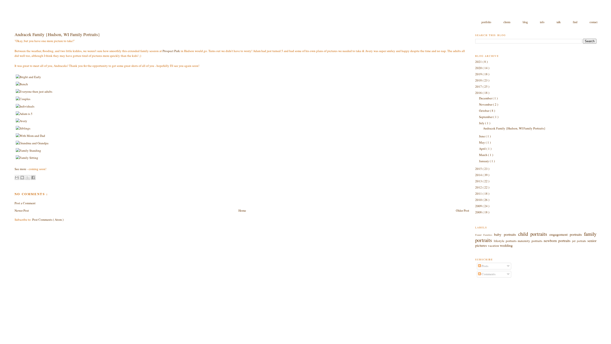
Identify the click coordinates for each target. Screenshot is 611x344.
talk (559, 22)
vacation (494, 245)
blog (525, 22)
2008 (479, 212)
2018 (479, 80)
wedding (506, 245)
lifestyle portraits (506, 241)
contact (593, 22)
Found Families (484, 234)
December (486, 98)
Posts (484, 266)
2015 (479, 169)
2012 (479, 187)
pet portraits (579, 241)
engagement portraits (566, 234)
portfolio (486, 22)
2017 (479, 86)
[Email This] (16, 177)
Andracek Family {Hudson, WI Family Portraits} (514, 128)
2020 (479, 68)
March (483, 155)
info (542, 22)
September (486, 117)
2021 (479, 61)
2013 (479, 181)
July (482, 123)
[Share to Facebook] (33, 177)
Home (242, 210)
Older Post (462, 210)
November (486, 104)
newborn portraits (558, 240)
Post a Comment (25, 203)
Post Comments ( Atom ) (47, 219)
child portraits (533, 234)
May (482, 142)
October (484, 110)
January (484, 161)
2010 (479, 200)
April (482, 148)
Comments (488, 274)
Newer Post (22, 210)
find (575, 22)
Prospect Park (171, 51)
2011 (479, 193)
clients (507, 22)
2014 (479, 175)
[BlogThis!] (22, 177)
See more (20, 169)
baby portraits (506, 234)
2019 (479, 74)
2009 (479, 206)
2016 (479, 93)
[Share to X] (27, 177)
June (482, 136)
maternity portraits (530, 241)
